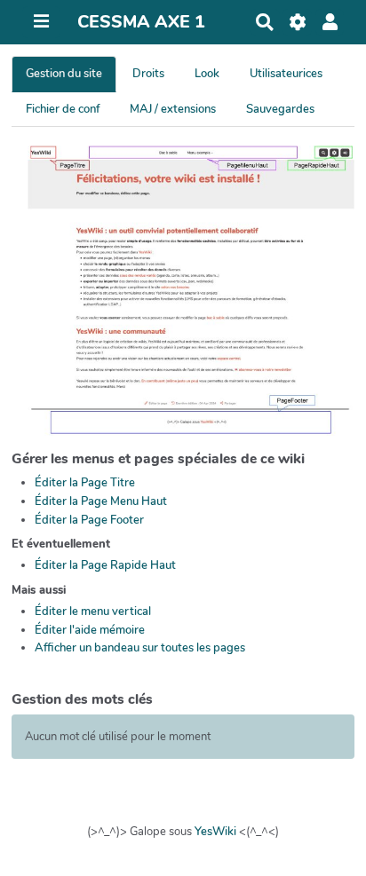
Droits (148, 74)
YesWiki (215, 832)
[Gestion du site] (297, 22)
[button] (330, 22)
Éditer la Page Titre (85, 483)
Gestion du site (64, 74)
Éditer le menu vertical (93, 612)
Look (207, 74)
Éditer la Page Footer (89, 520)
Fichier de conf (62, 109)
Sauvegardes (280, 109)
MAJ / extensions (173, 109)
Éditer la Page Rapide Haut (105, 565)
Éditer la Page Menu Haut (101, 501)
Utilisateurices (286, 74)
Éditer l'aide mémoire (90, 630)
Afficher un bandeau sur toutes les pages (140, 648)
